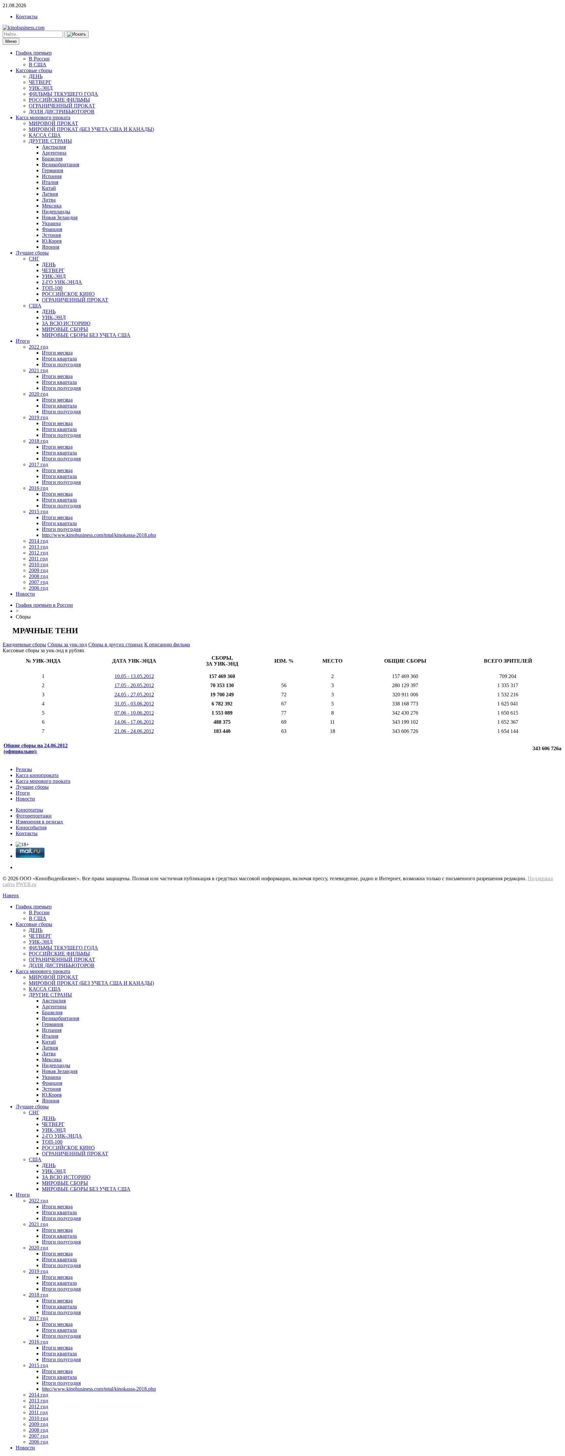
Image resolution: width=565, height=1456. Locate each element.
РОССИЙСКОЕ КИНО (68, 294)
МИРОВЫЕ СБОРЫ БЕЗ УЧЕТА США (86, 335)
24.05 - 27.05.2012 (134, 694)
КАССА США (45, 135)
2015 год (38, 511)
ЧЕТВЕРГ (40, 82)
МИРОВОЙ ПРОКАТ (53, 123)
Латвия (50, 194)
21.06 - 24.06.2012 (134, 731)
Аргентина (54, 153)
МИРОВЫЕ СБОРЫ (65, 329)
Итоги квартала (59, 358)
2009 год (38, 570)
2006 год (38, 588)
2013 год (38, 547)
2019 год (38, 417)
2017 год (38, 464)
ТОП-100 (52, 288)
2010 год (38, 564)
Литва (49, 200)
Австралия (54, 147)
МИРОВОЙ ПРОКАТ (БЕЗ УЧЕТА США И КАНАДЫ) (91, 129)
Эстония (51, 235)
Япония (50, 247)
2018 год (38, 441)
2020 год (38, 394)
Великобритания (60, 164)
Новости (25, 594)
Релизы (24, 769)
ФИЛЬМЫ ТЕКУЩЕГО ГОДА (63, 94)
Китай (49, 188)
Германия (52, 170)
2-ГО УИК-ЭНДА (62, 282)
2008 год (38, 576)
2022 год (38, 347)
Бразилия (52, 158)
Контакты (27, 16)
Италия (50, 182)
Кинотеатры (29, 810)
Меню (11, 41)
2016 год (38, 488)
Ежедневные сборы (24, 644)
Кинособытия (31, 827)
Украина (51, 223)
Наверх (11, 895)
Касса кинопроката (37, 775)
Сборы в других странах (115, 644)
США (35, 305)
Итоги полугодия (61, 364)
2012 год (38, 552)
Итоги (23, 341)
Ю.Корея (51, 241)
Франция (52, 229)
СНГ (34, 258)
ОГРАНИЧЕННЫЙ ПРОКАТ (62, 105)
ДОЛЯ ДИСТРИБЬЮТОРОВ (61, 111)
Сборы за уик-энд (67, 644)
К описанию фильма (167, 644)
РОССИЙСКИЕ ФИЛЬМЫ (59, 100)
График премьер (34, 53)
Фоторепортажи (34, 816)
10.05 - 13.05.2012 (134, 676)
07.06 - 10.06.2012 (134, 713)
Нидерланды (56, 211)
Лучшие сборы (32, 253)
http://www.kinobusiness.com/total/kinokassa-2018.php (99, 535)
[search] (76, 34)
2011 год (38, 558)
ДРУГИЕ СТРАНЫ (50, 141)
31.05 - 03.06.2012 (134, 703)
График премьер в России (44, 605)
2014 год (38, 541)
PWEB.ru (26, 884)
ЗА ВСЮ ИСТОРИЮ (66, 323)
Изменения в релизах (39, 821)
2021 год (38, 370)
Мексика (51, 205)
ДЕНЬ (36, 76)
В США (37, 64)
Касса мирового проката (43, 117)
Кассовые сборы (34, 70)
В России (39, 58)
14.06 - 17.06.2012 (134, 722)
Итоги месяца (57, 353)
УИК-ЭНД (41, 88)
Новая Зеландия (59, 217)
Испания (51, 176)
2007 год (38, 582)
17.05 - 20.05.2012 (134, 685)
